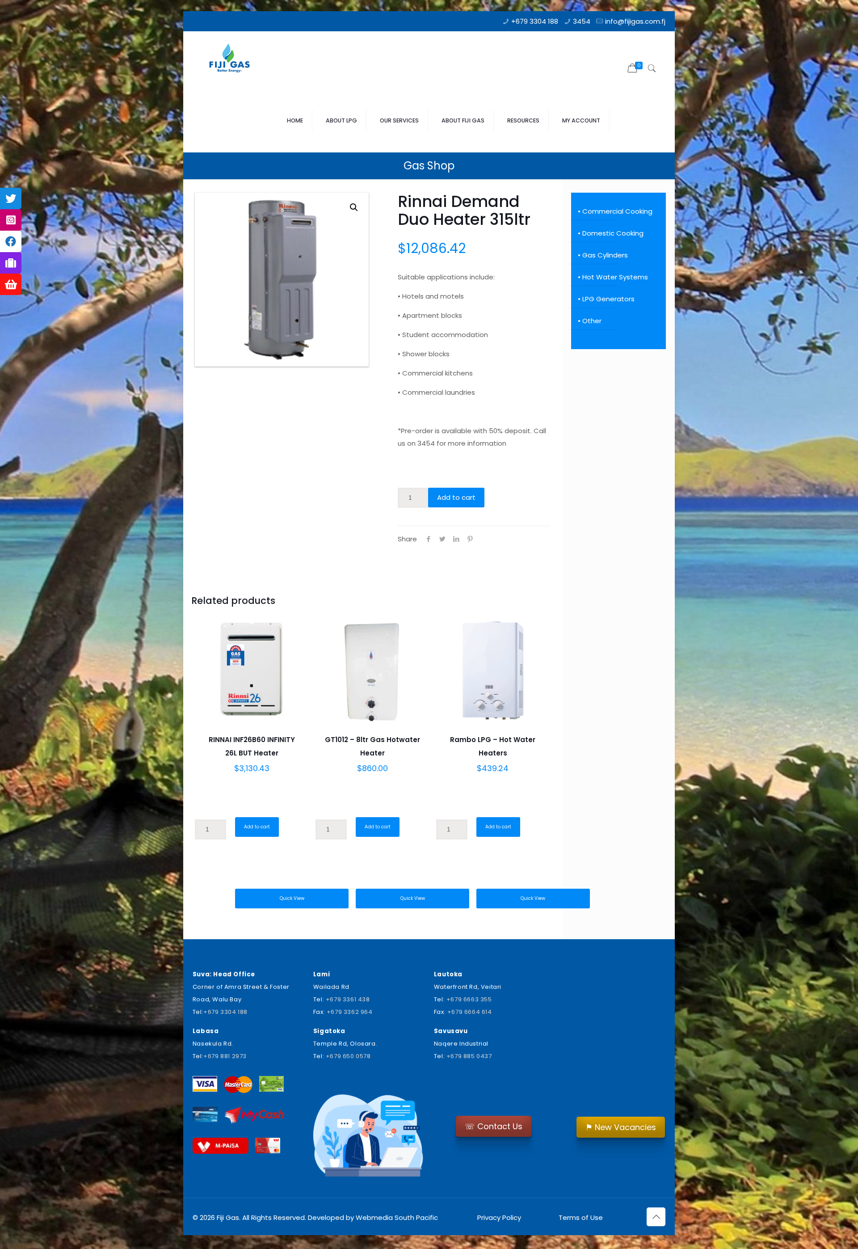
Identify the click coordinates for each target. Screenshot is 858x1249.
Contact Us (493, 1126)
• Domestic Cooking (611, 233)
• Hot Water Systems (613, 277)
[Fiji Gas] (233, 60)
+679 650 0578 (348, 1056)
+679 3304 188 (534, 21)
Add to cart (456, 497)
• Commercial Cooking (615, 211)
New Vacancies (620, 1127)
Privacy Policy (499, 1217)
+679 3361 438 (348, 999)
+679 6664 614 (469, 1012)
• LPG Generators (606, 299)
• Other (589, 320)
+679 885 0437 (469, 1056)
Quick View (292, 898)
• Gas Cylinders (603, 255)
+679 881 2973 (225, 1056)
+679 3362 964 (350, 1012)
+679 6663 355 (469, 999)
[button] (354, 207)
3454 (581, 21)
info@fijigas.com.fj (635, 21)
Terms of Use (580, 1217)
